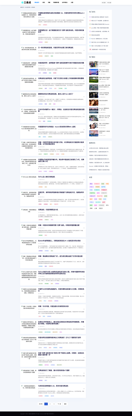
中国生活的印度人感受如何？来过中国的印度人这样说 (100, 17)
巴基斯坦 (97, 190)
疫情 (105, 196)
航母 (61, 332)
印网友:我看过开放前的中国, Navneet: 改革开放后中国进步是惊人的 (100, 24)
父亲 (55, 88)
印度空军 (47, 56)
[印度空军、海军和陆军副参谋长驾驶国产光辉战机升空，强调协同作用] (29, 197)
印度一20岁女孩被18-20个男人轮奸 (99, 45)
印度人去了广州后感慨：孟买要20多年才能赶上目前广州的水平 (100, 20)
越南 (95, 205)
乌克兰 (101, 208)
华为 (107, 205)
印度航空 (47, 219)
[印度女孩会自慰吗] (93, 103)
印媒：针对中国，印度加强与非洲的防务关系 (53, 306)
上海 (95, 208)
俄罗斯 (103, 187)
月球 (91, 208)
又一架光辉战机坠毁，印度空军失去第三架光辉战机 (55, 47)
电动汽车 (99, 196)
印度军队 (92, 193)
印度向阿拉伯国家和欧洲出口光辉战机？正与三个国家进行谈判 (59, 337)
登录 (104, 2)
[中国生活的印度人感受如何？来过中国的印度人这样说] (93, 64)
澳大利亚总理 (47, 332)
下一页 (59, 404)
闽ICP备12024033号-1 (49, 413)
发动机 (46, 42)
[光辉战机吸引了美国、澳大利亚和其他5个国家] (29, 375)
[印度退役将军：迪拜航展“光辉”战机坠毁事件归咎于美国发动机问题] (29, 68)
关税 (95, 199)
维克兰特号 (55, 332)
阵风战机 (47, 283)
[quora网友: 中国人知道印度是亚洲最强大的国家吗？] (93, 87)
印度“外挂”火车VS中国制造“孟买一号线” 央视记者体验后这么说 (100, 42)
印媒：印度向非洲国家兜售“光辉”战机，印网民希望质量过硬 (58, 225)
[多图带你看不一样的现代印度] (93, 133)
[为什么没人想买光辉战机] (29, 181)
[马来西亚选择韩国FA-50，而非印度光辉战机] (29, 391)
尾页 (65, 404)
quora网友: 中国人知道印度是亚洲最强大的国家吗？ (100, 27)
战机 (44, 121)
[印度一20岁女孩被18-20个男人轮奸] (93, 126)
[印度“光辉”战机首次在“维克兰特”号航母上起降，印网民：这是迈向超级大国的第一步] (29, 358)
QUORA (98, 202)
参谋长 (40, 204)
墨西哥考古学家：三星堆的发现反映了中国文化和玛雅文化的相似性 (99, 151)
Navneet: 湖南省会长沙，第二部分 (99, 38)
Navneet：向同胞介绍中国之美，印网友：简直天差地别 (99, 166)
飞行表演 (60, 88)
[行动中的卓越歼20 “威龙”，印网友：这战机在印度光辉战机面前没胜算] (29, 114)
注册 (110, 2)
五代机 (57, 154)
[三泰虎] (26, 3)
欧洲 (50, 347)
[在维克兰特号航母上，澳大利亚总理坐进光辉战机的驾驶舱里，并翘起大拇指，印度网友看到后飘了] (29, 327)
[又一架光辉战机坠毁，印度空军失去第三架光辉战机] (29, 52)
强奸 (91, 199)
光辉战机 (45, 24)
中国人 (92, 202)
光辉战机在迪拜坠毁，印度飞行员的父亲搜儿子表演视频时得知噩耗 (61, 78)
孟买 (103, 202)
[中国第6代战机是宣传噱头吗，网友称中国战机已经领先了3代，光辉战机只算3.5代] (29, 164)
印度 (91, 190)
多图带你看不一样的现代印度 (99, 49)
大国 (72, 2)
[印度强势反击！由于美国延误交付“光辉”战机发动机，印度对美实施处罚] (29, 35)
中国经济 (104, 190)
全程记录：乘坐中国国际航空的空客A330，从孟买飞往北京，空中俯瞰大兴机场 (99, 159)
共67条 (40, 404)
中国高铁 (101, 205)
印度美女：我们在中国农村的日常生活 (98, 155)
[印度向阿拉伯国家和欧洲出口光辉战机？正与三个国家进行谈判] (29, 342)
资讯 (44, 2)
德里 (91, 205)
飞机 (52, 219)
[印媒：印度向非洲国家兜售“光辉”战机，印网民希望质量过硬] (29, 230)
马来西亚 (40, 396)
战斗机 (40, 154)
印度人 (92, 187)
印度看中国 (56, 2)
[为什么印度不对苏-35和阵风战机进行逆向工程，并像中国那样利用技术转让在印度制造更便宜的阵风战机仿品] (29, 276)
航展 (50, 73)
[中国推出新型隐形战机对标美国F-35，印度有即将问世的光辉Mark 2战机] (29, 18)
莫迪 (46, 266)
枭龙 (46, 187)
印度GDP (92, 196)
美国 (102, 183)
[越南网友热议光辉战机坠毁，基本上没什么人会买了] (29, 99)
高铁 (98, 193)
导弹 (100, 199)
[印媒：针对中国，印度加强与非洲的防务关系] (29, 311)
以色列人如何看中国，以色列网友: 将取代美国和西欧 (100, 31)
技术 (52, 283)
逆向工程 (40, 283)
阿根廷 (61, 347)
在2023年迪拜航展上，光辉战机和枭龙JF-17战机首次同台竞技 (59, 241)
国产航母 (47, 365)
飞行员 (50, 88)
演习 (51, 204)
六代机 (62, 154)
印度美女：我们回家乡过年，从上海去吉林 (99, 162)
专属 (49, 2)
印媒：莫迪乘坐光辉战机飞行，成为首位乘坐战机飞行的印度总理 (60, 256)
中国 (107, 183)
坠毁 (52, 56)
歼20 (40, 121)
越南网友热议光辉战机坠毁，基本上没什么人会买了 (55, 94)
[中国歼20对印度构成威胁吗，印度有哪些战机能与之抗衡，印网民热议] (29, 294)
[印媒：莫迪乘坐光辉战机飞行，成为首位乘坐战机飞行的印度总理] (29, 261)
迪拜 (40, 73)
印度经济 (97, 183)
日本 (104, 199)
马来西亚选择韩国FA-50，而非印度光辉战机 (53, 386)
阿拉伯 (45, 347)
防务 (44, 316)
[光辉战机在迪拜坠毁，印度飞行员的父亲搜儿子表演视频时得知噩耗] (29, 83)
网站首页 (37, 2)
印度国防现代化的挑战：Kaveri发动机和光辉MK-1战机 (57, 127)
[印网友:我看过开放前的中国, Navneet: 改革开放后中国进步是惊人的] (93, 80)
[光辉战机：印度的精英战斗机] (29, 214)
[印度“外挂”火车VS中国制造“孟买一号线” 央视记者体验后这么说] (93, 118)
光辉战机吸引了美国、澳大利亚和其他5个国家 (54, 370)
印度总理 (51, 266)
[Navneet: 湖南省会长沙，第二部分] (93, 110)
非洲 (46, 235)
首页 (23, 7)
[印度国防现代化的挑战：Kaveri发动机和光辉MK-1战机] (29, 131)
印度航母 (40, 365)
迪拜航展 (40, 250)
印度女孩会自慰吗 (95, 35)
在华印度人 (65, 2)
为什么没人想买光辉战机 (46, 177)
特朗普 (98, 187)
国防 (40, 136)
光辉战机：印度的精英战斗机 (48, 210)
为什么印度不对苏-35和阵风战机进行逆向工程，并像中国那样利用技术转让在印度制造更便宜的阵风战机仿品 (61, 272)
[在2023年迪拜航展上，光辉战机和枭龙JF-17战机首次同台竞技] (29, 245)
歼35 (40, 24)
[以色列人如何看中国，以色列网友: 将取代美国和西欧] (93, 95)
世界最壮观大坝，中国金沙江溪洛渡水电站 (99, 169)
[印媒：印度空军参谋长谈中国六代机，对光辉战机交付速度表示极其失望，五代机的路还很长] (29, 147)
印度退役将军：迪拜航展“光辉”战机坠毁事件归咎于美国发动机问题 (61, 63)
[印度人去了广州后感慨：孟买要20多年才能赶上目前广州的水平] (93, 72)
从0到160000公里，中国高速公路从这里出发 (99, 148)
